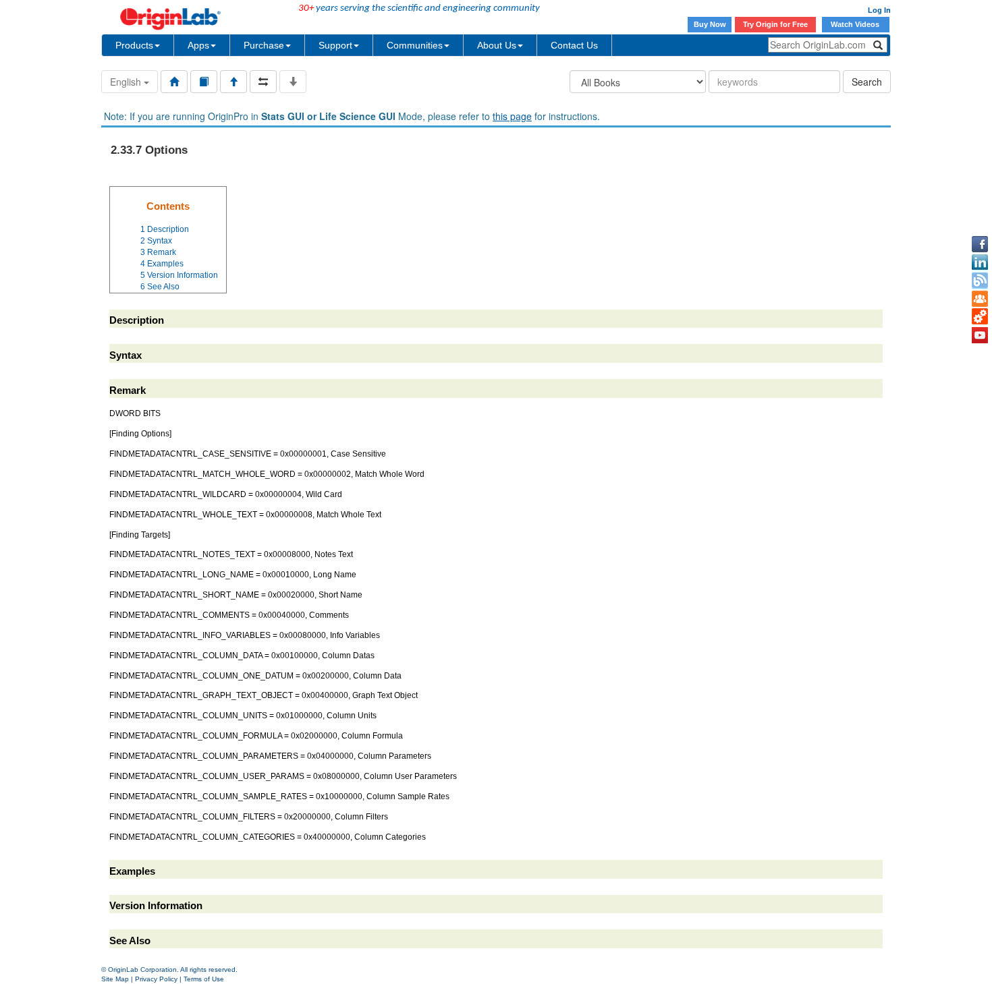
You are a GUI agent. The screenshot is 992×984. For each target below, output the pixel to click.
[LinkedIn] (980, 262)
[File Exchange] (980, 317)
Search (867, 81)
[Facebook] (980, 244)
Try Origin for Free (775, 24)
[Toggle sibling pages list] (263, 81)
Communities (415, 45)
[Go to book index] (203, 81)
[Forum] (980, 299)
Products (134, 45)
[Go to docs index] (174, 81)
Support (335, 45)
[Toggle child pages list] (292, 81)
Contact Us (574, 45)
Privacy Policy (156, 979)
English (127, 81)
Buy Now (710, 24)
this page (512, 116)
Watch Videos (856, 24)
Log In (879, 10)
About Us (496, 45)
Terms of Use (204, 979)
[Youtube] (980, 335)
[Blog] (980, 280)
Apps (198, 45)
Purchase (264, 45)
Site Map (115, 979)
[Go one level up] (233, 81)
